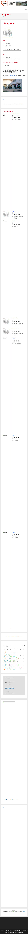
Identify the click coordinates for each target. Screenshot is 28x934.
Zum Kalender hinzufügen (13, 49)
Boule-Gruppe (15, 328)
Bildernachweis (24, 930)
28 (17, 665)
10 (4, 658)
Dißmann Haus (11, 75)
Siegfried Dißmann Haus (18, 217)
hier (24, 911)
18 (7, 661)
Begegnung (7, 65)
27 (4, 652)
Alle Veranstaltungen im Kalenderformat (14, 636)
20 (14, 661)
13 (14, 658)
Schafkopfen (15, 318)
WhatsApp (21, 103)
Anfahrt (2, 930)
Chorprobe (5, 16)
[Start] (1, 16)
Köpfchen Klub (15, 114)
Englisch (14, 211)
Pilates (13, 221)
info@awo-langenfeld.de (9, 688)
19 (10, 661)
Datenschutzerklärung (17, 930)
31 (4, 668)
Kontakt (5, 930)
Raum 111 (7, 57)
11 (7, 658)
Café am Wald (17, 119)
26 (10, 665)
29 (10, 652)
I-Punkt (13, 338)
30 (14, 652)
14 (17, 658)
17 (4, 661)
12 (10, 658)
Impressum (10, 930)
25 (7, 665)
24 (4, 665)
